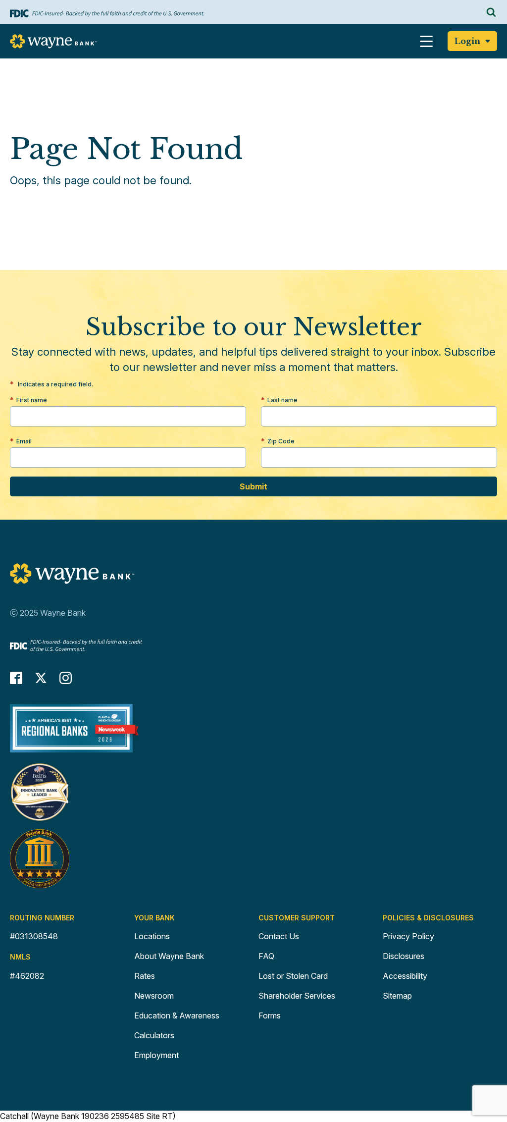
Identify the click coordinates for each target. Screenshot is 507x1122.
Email (24, 441)
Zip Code (281, 441)
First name (31, 400)
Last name (282, 400)
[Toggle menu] (426, 41)
